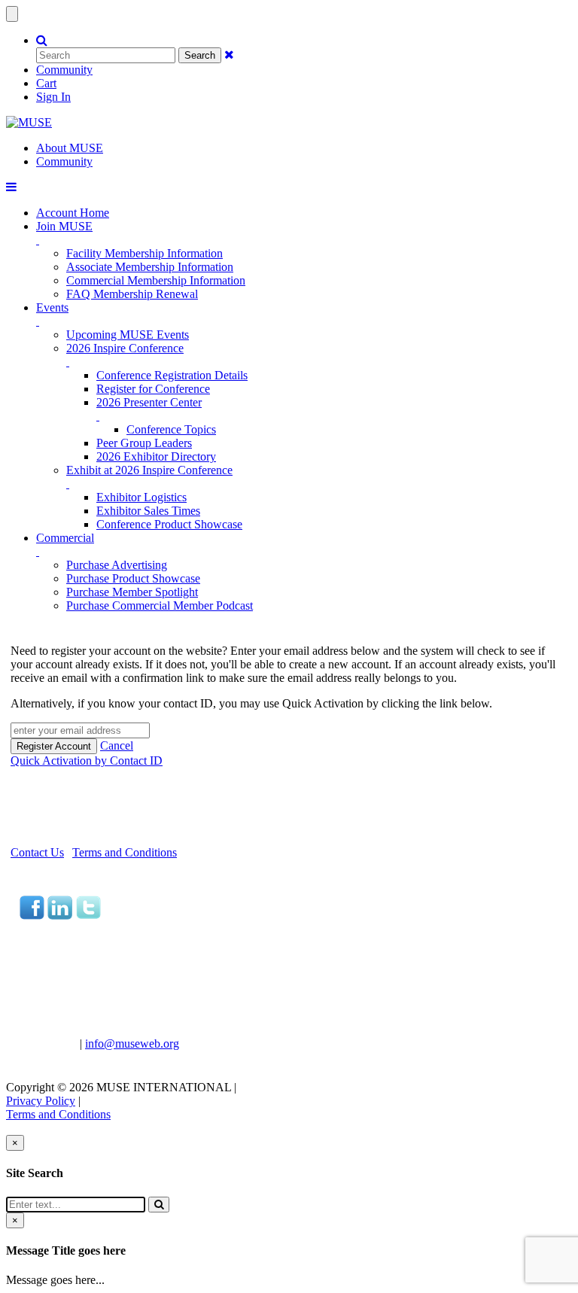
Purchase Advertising (116, 564)
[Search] (158, 1204)
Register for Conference (153, 388)
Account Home (72, 212)
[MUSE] (29, 122)
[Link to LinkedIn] (59, 915)
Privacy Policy (40, 1100)
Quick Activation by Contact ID (87, 760)
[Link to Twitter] (88, 915)
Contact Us (37, 852)
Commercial (65, 537)
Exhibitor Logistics (141, 497)
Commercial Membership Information (155, 280)
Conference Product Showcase (169, 524)
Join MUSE (64, 226)
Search (199, 55)
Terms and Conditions (124, 852)
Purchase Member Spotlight (132, 592)
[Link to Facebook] (32, 915)
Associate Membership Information (149, 266)
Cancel (116, 745)
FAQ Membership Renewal (132, 294)
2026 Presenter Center (149, 402)
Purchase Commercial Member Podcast (159, 605)
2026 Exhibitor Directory (156, 456)
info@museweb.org (132, 1043)
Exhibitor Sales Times (148, 510)
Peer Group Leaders (144, 443)
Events (52, 307)
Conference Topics (171, 429)
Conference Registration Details (172, 375)
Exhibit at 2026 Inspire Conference (149, 470)
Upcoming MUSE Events (127, 334)
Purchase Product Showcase (133, 578)
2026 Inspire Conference (125, 348)
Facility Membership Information (144, 253)
